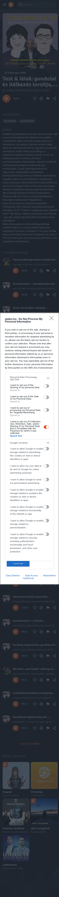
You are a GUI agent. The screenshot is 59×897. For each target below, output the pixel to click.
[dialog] (29, 448)
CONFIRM (18, 564)
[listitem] (29, 378)
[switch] (46, 386)
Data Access (31, 575)
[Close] (52, 319)
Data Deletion (13, 575)
